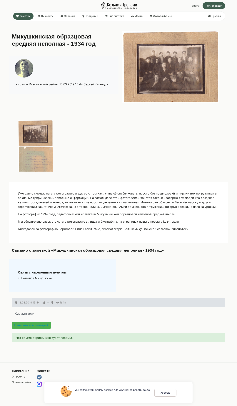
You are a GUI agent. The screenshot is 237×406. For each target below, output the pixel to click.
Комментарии (24, 313)
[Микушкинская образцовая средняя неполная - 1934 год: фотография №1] (35, 159)
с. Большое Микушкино (35, 278)
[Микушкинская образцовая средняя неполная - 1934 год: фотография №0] (35, 133)
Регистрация (214, 5)
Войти (196, 5)
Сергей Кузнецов (96, 84)
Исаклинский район (43, 84)
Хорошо (165, 392)
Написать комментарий (31, 325)
